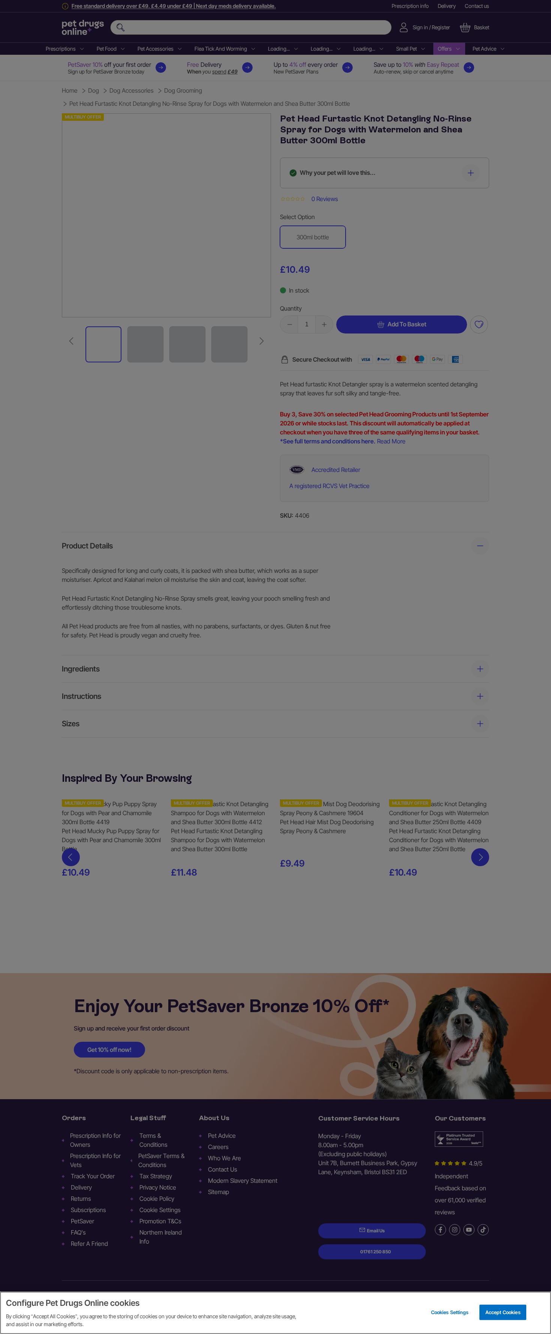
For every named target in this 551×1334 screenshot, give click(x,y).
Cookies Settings (450, 1312)
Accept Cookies (503, 1312)
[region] (275, 1313)
